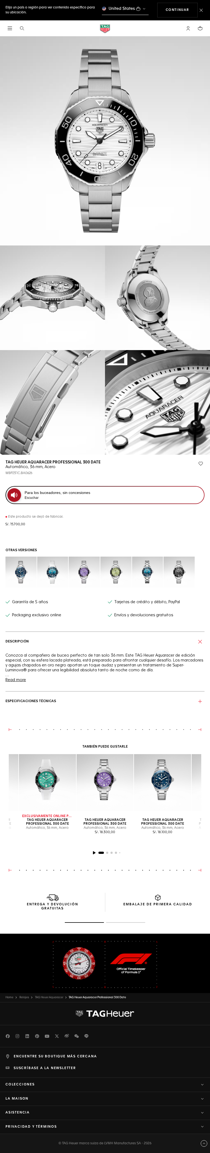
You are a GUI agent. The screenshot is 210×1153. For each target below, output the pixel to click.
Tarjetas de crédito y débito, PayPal (147, 602)
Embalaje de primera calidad (157, 904)
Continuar (182, 10)
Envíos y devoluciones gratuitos (143, 615)
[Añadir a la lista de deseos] (201, 463)
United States (121, 9)
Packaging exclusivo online (36, 615)
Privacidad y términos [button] (31, 1126)
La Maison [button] (16, 1098)
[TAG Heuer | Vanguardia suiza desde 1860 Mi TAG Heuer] (105, 1013)
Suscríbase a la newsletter (45, 1068)
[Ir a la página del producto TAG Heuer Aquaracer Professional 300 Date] (47, 782)
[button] (188, 28)
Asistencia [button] (17, 1112)
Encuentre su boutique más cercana (55, 1056)
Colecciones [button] (20, 1084)
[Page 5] (119, 852)
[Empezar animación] (94, 852)
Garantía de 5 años (30, 602)
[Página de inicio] (105, 28)
